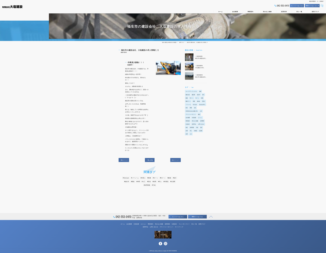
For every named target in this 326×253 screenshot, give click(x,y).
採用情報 (192, 127)
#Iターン (155, 178)
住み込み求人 (202, 104)
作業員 (195, 130)
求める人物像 (195, 121)
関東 (191, 107)
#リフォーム (135, 178)
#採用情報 (147, 185)
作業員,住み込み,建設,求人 (192, 111)
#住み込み (126, 178)
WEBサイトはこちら (312, 6)
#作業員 (166, 181)
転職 (202, 98)
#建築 (169, 178)
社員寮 (200, 130)
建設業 (193, 94)
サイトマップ (179, 227)
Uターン (192, 98)
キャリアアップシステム (191, 91)
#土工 (143, 181)
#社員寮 (172, 181)
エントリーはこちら (297, 6)
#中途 (154, 185)
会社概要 (188, 117)
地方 (203, 94)
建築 (187, 98)
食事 (187, 134)
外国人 (203, 101)
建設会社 (188, 94)
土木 (201, 111)
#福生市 (126, 181)
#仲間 (138, 181)
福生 (187, 127)
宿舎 (201, 127)
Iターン (197, 98)
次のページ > (175, 160)
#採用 (154, 181)
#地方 (174, 178)
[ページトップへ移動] (211, 216)
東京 (187, 107)
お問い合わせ (201, 124)
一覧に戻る (149, 160)
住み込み (195, 104)
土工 (191, 134)
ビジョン (200, 117)
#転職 (149, 178)
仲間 (200, 91)
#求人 (160, 181)
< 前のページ (124, 160)
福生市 (198, 94)
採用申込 (194, 124)
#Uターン (163, 178)
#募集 (133, 181)
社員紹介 (188, 124)
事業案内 (188, 121)
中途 (197, 127)
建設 (199, 114)
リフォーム (188, 104)
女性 (195, 107)
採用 (187, 130)
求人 (191, 130)
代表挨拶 (194, 117)
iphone (198, 101)
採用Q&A (202, 121)
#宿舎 (149, 181)
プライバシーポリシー (191, 114)
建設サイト (188, 101)
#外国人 (143, 178)
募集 (194, 101)
